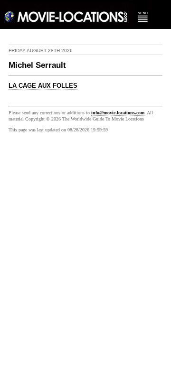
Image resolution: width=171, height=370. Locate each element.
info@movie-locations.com (117, 112)
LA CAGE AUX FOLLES (43, 86)
